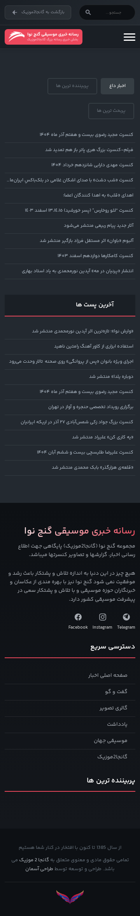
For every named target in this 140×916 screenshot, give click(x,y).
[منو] (129, 37)
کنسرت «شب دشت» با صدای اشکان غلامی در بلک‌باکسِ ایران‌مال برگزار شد (69, 180)
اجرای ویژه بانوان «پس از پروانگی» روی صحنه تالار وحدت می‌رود (71, 361)
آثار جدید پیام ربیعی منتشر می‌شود (98, 225)
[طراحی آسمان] (70, 897)
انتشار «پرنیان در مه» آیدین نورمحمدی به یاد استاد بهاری (77, 271)
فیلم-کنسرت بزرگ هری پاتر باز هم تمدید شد (89, 150)
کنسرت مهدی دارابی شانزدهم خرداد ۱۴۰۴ (92, 165)
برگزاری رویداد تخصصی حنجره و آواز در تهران (90, 407)
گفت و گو (116, 692)
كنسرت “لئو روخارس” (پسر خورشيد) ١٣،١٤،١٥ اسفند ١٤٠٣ (79, 210)
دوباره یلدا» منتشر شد (111, 377)
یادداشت (117, 724)
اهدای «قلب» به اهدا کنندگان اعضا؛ (98, 195)
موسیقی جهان (111, 741)
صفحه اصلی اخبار (108, 675)
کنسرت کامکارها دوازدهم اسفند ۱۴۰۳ (95, 256)
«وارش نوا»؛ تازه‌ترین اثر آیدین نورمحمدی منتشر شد (82, 331)
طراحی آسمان (39, 869)
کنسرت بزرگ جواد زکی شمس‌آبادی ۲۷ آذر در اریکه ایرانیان (77, 422)
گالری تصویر (114, 708)
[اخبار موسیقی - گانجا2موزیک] (43, 37)
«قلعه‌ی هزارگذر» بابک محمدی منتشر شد (92, 467)
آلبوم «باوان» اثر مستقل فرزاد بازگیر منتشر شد (86, 241)
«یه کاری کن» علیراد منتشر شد (102, 437)
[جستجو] (88, 12)
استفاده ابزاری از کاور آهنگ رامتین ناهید (93, 346)
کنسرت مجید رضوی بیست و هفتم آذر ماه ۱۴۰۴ (86, 135)
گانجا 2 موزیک (34, 860)
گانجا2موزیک (112, 757)
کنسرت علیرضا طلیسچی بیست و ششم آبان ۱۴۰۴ (85, 452)
